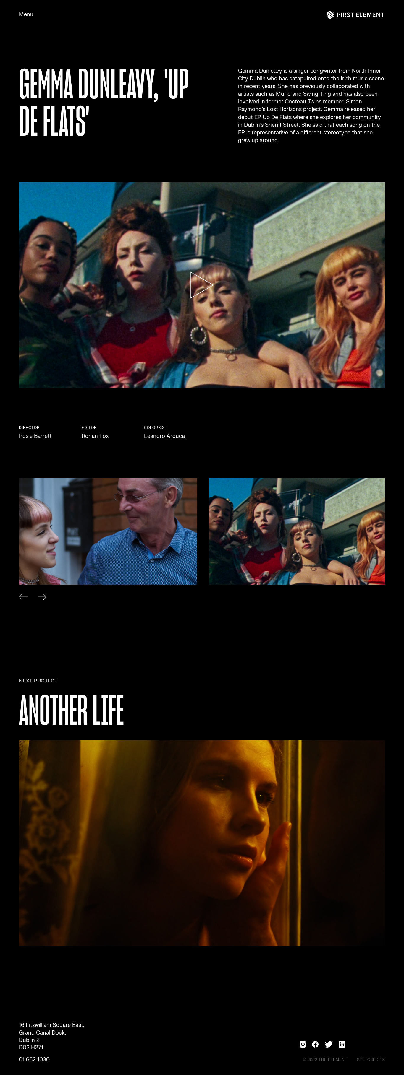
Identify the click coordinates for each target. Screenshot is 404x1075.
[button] (23, 597)
